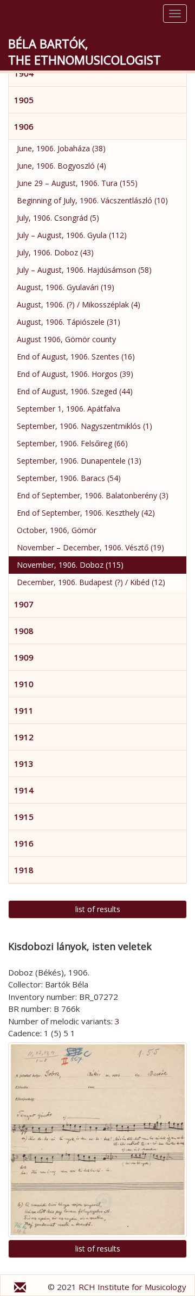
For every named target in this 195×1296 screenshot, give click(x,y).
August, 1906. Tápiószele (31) (68, 322)
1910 (24, 683)
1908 (24, 630)
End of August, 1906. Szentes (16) (76, 356)
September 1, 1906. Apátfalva (68, 408)
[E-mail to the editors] (20, 1289)
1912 (24, 737)
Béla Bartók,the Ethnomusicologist (84, 51)
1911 (24, 710)
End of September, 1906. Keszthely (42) (86, 513)
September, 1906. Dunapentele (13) (79, 460)
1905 (24, 99)
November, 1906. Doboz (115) (70, 565)
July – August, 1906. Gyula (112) (72, 235)
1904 (24, 73)
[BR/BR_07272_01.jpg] (97, 1139)
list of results (97, 909)
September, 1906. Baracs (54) (69, 478)
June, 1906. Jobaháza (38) (61, 148)
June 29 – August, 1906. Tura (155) (77, 183)
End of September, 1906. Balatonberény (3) (92, 495)
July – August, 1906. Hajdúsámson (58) (84, 270)
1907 (24, 604)
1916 (24, 843)
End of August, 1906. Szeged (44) (75, 391)
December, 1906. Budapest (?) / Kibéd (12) (91, 582)
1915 (24, 816)
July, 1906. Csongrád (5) (58, 218)
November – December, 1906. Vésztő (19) (90, 547)
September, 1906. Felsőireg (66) (72, 443)
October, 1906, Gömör (56, 530)
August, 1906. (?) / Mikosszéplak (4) (78, 304)
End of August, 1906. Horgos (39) (75, 374)
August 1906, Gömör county (66, 339)
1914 (24, 790)
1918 (24, 869)
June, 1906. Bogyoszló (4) (61, 166)
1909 (24, 657)
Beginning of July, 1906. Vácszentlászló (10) (92, 200)
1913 (24, 763)
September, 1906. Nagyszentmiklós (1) (84, 426)
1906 (24, 126)
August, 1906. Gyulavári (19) (65, 287)
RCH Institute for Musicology (132, 1286)
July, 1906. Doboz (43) (55, 252)
